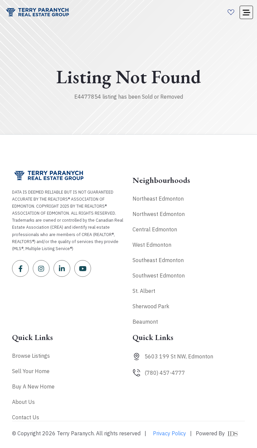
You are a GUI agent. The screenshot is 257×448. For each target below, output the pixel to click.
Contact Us (25, 417)
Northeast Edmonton (158, 198)
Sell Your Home (31, 371)
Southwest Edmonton (159, 275)
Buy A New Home (33, 386)
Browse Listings (31, 355)
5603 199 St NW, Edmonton (179, 356)
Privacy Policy (169, 433)
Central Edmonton (155, 229)
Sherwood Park (151, 306)
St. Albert (144, 291)
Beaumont (145, 321)
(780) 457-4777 (165, 372)
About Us (23, 402)
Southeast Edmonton (158, 260)
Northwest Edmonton (159, 214)
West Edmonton (152, 244)
